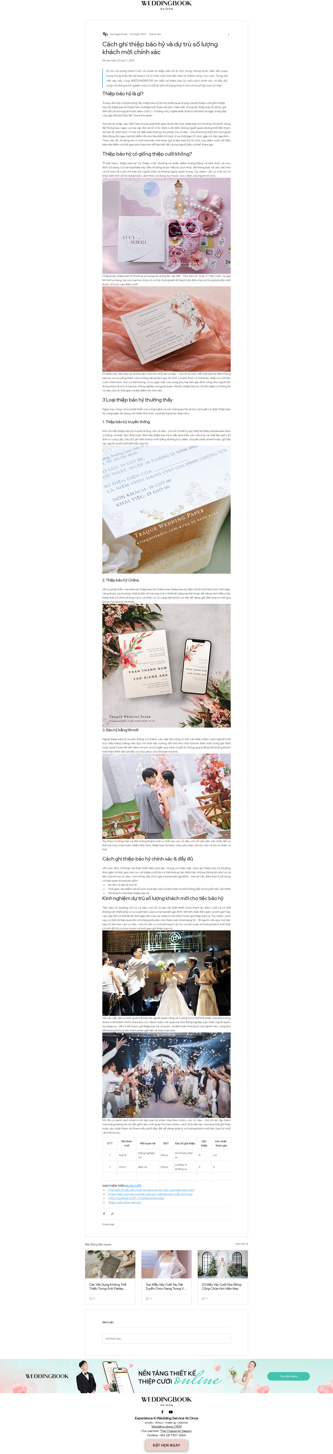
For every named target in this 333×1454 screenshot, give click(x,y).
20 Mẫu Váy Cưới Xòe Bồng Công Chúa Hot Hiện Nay (221, 1287)
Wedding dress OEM (166, 1427)
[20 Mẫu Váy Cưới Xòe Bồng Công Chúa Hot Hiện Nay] (223, 1264)
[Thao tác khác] (229, 34)
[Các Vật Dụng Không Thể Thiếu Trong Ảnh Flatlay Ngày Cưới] (110, 1264)
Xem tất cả (242, 1243)
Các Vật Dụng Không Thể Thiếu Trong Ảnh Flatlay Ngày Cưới (107, 1287)
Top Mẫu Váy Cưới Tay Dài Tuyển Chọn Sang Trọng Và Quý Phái (165, 1287)
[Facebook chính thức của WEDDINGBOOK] (162, 1412)
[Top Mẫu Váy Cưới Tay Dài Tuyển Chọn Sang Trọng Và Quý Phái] (167, 1264)
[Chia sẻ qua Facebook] (104, 1213)
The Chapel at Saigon (176, 1431)
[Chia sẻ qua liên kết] (112, 1213)
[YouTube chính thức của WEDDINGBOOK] (170, 1412)
